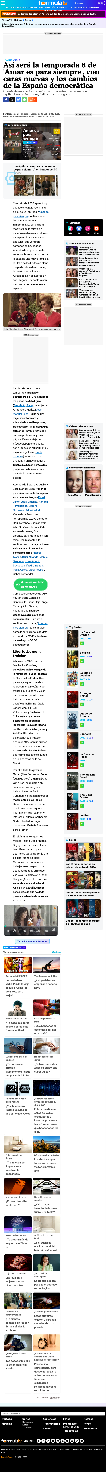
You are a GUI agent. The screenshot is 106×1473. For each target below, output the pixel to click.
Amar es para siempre (31, 134)
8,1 (82, 742)
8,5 (82, 765)
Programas (80, 7)
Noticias (11, 7)
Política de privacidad (37, 1449)
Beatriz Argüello (23, 405)
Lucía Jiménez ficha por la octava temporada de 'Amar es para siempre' (89, 261)
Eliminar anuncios (54, 33)
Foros (87, 1423)
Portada (7, 1418)
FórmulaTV (7, 20)
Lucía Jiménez (29, 502)
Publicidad (88, 1449)
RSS (3, 1452)
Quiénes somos (8, 1449)
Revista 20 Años (53, 10)
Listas (25, 1424)
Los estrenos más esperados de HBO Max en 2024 (83, 922)
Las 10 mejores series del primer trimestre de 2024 (81, 865)
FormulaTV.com (7, 1457)
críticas (55, 135)
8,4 (82, 661)
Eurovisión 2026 (71, 1426)
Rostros (88, 1418)
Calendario (27, 1422)
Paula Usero (20, 570)
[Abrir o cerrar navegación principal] (3, 3)
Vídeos (60, 7)
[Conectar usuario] (103, 3)
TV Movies (27, 1427)
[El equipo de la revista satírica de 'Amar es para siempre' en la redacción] (24, 195)
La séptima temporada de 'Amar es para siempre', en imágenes (34, 168)
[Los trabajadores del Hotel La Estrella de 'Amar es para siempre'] (45, 195)
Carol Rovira (36, 570)
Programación (47, 7)
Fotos (69, 7)
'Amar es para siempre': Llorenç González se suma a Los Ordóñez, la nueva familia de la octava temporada (89, 293)
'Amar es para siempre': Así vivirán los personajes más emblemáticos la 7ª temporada (88, 455)
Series (20, 7)
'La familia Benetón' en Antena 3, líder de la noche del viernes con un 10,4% (49, 13)
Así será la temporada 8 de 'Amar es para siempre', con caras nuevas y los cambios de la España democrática (49, 25)
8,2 (82, 724)
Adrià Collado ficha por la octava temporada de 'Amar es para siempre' (89, 282)
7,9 (82, 785)
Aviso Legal (21, 1449)
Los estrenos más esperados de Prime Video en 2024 (83, 894)
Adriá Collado (33, 510)
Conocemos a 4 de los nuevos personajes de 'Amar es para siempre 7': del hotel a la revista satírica (89, 433)
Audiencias (31, 7)
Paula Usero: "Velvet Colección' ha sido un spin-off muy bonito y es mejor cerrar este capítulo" (89, 444)
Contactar (98, 1449)
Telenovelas (70, 1430)
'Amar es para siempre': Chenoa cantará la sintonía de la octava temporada (89, 250)
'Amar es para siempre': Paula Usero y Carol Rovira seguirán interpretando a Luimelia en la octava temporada (89, 272)
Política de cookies (55, 1449)
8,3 (82, 643)
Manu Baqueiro (93, 494)
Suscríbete (90, 1428)
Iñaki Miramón (34, 565)
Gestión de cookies (73, 1449)
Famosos (94, 7)
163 (56, 149)
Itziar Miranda (30, 557)
